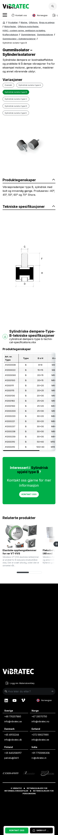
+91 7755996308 (41, 753)
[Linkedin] (6, 700)
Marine (24, 22)
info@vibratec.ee (40, 739)
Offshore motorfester (28, 26)
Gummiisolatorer (45, 34)
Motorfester (10, 26)
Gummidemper (28, 34)
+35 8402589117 (13, 753)
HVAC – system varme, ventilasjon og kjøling (24, 30)
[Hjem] (4, 22)
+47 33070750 (39, 716)
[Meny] (4, 15)
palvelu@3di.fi (11, 758)
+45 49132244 (11, 734)
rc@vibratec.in (39, 758)
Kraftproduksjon (10, 34)
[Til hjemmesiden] (18, 672)
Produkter (13, 22)
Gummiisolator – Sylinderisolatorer (19, 39)
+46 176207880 (12, 716)
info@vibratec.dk (13, 739)
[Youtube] (14, 700)
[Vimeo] (23, 700)
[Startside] (16, 7)
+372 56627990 (40, 734)
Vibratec (17, 788)
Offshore (33, 22)
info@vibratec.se (13, 721)
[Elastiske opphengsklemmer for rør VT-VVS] (21, 536)
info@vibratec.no (40, 721)
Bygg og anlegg (46, 22)
